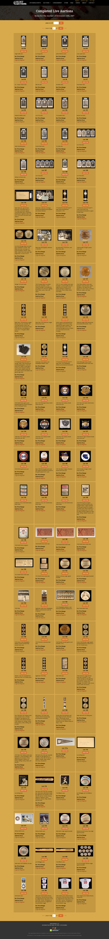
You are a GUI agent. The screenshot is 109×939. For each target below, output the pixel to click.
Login (16, 60)
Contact (91, 3)
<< (43, 28)
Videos (78, 3)
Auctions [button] (46, 3)
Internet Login (84, 0)
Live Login (92, 0)
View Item (23, 51)
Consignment (57, 3)
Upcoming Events (35, 3)
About (84, 3)
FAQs (71, 3)
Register (77, 0)
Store (66, 3)
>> (65, 28)
